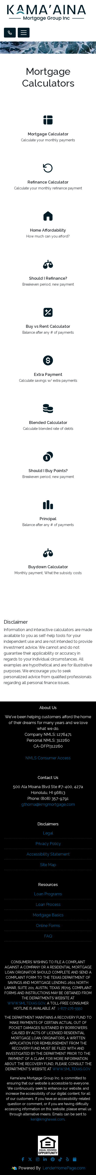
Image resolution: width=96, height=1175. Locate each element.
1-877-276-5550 (69, 1008)
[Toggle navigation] (24, 33)
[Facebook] (23, 1159)
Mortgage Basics (48, 915)
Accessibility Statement (48, 854)
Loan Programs (48, 894)
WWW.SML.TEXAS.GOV (26, 1003)
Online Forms (48, 925)
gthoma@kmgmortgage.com (48, 804)
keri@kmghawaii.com (47, 1119)
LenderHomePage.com (64, 1168)
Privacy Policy (48, 843)
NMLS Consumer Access (48, 758)
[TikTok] (60, 1159)
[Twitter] (30, 1159)
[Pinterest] (53, 1159)
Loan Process (48, 904)
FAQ (48, 936)
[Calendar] (74, 1159)
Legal (48, 833)
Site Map (48, 864)
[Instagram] (37, 1159)
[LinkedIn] (45, 1159)
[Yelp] (67, 1159)
